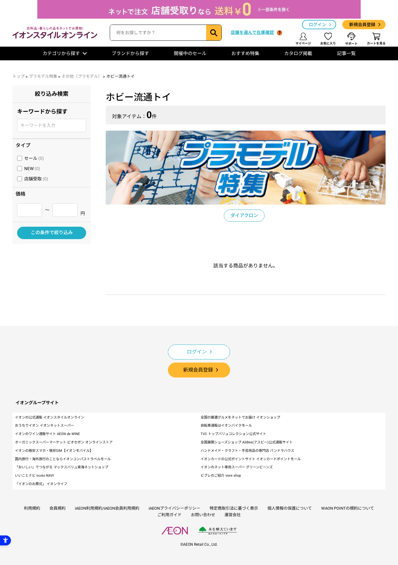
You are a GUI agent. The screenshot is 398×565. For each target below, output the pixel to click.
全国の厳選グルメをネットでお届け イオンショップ (240, 417)
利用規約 (32, 508)
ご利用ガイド (169, 514)
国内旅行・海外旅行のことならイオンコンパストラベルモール (63, 459)
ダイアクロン (244, 215)
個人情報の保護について (289, 508)
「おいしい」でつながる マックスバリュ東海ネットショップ (61, 467)
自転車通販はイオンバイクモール (226, 426)
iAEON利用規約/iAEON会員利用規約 (107, 508)
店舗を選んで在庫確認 (252, 32)
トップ (18, 76)
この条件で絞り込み (52, 232)
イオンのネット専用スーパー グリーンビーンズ (237, 467)
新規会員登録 (362, 24)
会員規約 (57, 508)
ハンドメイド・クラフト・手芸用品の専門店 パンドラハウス (247, 451)
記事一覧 (346, 53)
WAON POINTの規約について (347, 508)
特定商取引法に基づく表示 (234, 508)
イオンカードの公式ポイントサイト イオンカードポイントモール (251, 459)
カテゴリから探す (61, 53)
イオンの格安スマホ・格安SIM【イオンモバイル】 (54, 451)
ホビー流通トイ (120, 76)
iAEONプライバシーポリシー (174, 508)
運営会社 (232, 514)
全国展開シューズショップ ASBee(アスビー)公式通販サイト (247, 442)
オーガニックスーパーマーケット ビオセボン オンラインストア (64, 442)
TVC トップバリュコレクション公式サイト (233, 434)
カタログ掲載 (298, 53)
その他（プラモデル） (82, 76)
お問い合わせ (203, 514)
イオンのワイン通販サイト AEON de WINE (47, 434)
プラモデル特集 (43, 76)
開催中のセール (190, 53)
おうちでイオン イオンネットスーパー (44, 426)
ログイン (317, 24)
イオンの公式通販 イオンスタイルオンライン (49, 417)
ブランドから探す (130, 53)
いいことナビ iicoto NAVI (34, 476)
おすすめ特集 (245, 53)
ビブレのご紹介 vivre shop (221, 476)
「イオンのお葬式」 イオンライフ (41, 484)
